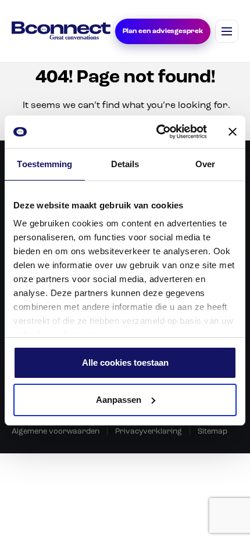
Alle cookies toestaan (125, 362)
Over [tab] (205, 164)
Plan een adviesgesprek (163, 31)
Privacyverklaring (148, 431)
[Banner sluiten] (232, 132)
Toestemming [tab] (44, 164)
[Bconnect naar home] (61, 31)
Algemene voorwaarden (55, 431)
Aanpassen (118, 400)
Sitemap (212, 431)
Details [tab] (125, 164)
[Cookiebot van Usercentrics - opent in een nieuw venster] (157, 131)
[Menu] (226, 31)
